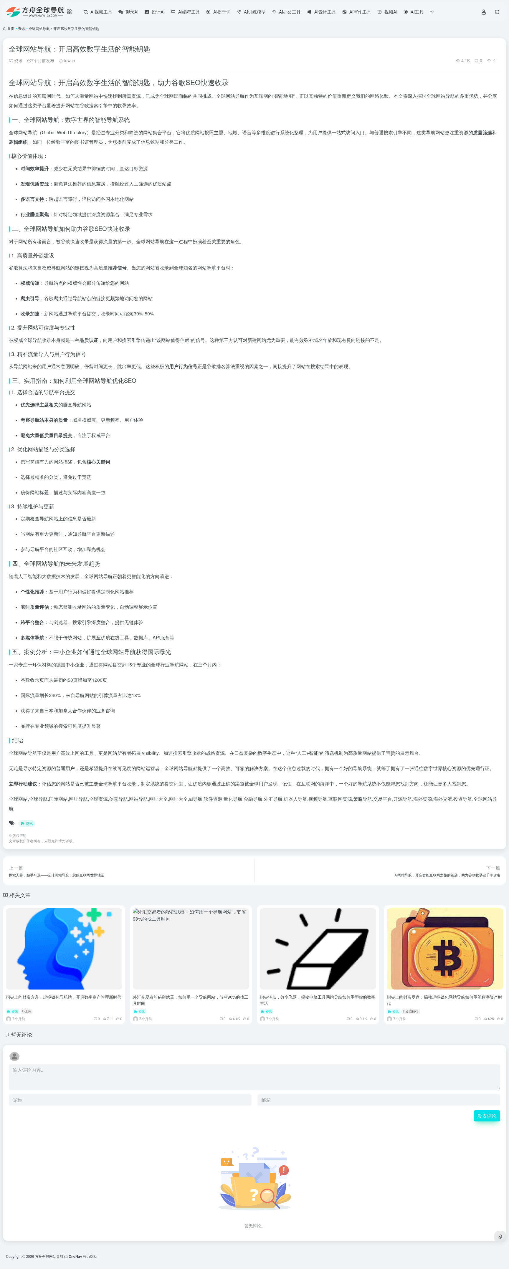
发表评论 (486, 1115)
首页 (10, 28)
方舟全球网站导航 (49, 1256)
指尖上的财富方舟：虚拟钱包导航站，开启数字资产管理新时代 (63, 997)
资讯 (21, 28)
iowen (69, 60)
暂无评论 (21, 1034)
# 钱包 (26, 1011)
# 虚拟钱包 (410, 1011)
